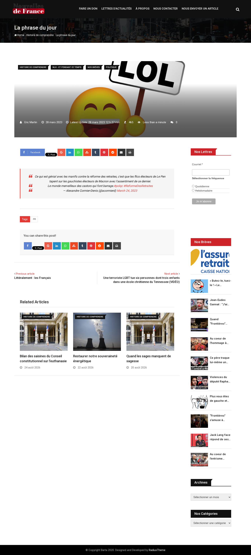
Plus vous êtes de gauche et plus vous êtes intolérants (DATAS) (219, 399)
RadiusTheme (157, 550)
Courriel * (197, 164)
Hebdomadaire (203, 190)
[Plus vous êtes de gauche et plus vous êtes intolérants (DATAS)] (199, 401)
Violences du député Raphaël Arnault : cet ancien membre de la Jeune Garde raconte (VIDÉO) (220, 379)
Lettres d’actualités (116, 8)
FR (34, 219)
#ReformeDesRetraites (138, 186)
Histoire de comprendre (40, 35)
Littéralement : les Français (32, 278)
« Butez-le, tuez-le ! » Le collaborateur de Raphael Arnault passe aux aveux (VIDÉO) (220, 283)
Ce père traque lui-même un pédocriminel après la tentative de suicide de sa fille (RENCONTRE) (220, 360)
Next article (171, 273)
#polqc (118, 186)
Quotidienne (201, 186)
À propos (142, 8)
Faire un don (88, 8)
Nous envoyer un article (200, 8)
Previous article (25, 273)
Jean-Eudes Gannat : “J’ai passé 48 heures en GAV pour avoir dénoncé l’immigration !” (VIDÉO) (219, 302)
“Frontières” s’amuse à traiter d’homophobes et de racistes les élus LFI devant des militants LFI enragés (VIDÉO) (219, 418)
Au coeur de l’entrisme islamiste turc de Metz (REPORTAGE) (219, 457)
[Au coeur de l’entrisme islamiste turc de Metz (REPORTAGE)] (199, 459)
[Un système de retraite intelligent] (210, 261)
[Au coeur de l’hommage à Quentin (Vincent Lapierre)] (199, 344)
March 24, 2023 (127, 190)
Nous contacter (165, 8)
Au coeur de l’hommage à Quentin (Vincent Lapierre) (218, 341)
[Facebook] (28, 246)
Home (20, 35)
